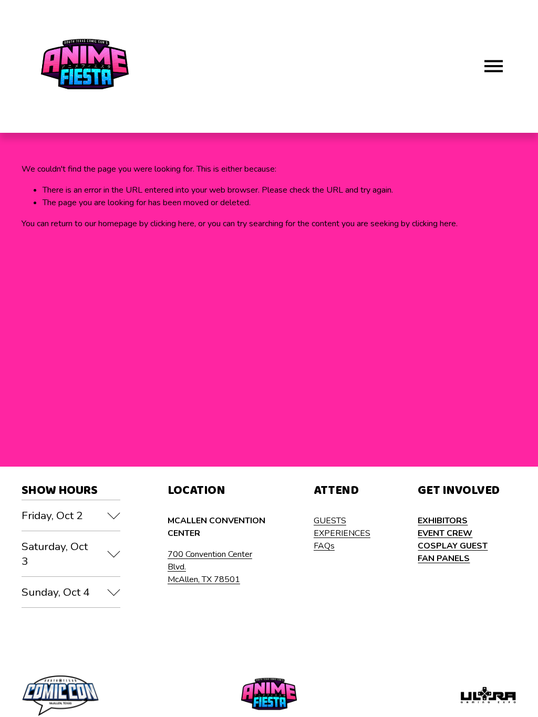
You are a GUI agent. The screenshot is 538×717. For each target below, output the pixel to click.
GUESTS (330, 520)
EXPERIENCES (342, 533)
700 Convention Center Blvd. (210, 561)
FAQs (324, 546)
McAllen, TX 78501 (204, 579)
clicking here (172, 223)
